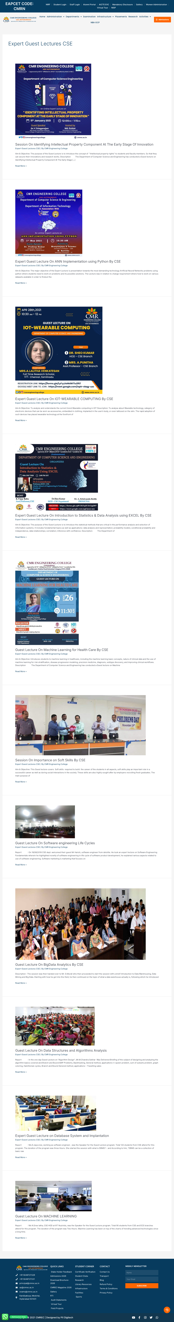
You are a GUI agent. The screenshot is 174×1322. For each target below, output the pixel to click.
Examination (89, 16)
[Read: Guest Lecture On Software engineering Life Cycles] (45, 821)
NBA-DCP (95, 22)
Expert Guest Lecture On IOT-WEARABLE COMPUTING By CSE (64, 399)
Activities (143, 16)
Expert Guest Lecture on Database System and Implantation (62, 1136)
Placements (121, 16)
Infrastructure (104, 16)
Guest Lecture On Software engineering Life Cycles (55, 843)
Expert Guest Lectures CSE (27, 148)
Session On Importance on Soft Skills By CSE (50, 760)
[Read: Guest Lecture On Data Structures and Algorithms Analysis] (55, 1026)
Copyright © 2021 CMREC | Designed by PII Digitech (44, 1317)
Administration (54, 16)
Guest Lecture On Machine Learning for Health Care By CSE (61, 650)
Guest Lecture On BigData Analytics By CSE (49, 964)
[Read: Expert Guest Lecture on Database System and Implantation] (55, 1113)
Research (133, 16)
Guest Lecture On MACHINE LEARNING (46, 1216)
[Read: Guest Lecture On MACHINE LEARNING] (53, 1196)
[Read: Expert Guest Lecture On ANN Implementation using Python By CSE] (48, 223)
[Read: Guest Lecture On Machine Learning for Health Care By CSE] (47, 602)
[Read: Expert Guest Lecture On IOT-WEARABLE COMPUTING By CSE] (58, 350)
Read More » (21, 165)
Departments (72, 16)
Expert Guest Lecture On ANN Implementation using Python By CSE (68, 261)
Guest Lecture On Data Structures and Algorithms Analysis (61, 1050)
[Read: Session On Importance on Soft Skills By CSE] (80, 725)
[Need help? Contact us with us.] (167, 1310)
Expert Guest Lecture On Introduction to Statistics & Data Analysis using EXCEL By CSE (83, 515)
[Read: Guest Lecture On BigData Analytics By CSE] (80, 924)
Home (42, 16)
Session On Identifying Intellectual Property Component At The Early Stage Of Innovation (84, 144)
